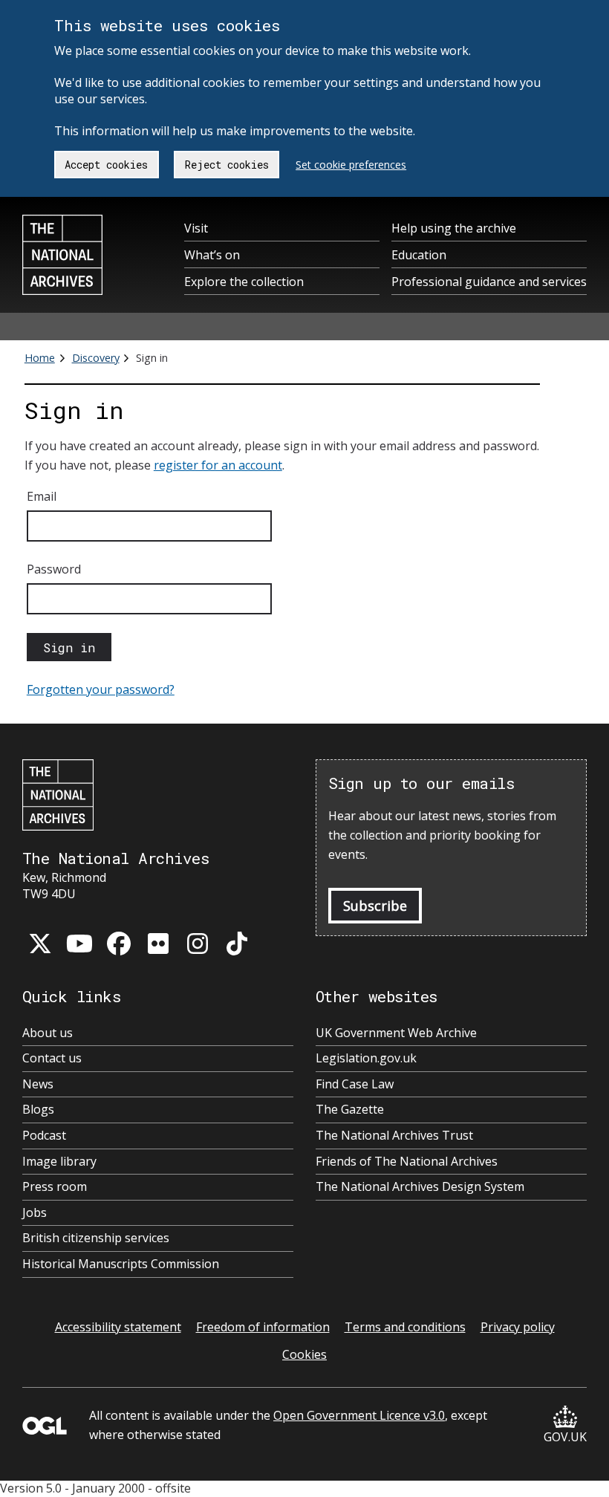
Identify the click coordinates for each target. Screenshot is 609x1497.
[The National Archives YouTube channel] (79, 943)
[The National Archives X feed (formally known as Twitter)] (40, 943)
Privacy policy (518, 1327)
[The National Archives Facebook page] (119, 943)
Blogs (38, 1109)
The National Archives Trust (394, 1135)
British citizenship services (95, 1238)
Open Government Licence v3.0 (359, 1415)
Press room (54, 1187)
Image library (59, 1161)
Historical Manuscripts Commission (120, 1264)
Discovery (96, 358)
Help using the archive (453, 228)
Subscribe (375, 906)
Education (418, 255)
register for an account (218, 465)
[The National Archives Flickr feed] (158, 943)
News (37, 1084)
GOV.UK (565, 1437)
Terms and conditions (405, 1327)
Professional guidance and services (489, 281)
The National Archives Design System (420, 1187)
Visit (196, 228)
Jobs (34, 1213)
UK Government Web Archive (396, 1033)
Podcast (44, 1135)
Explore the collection (244, 281)
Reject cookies (227, 165)
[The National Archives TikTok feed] (237, 943)
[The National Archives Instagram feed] (197, 943)
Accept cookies (106, 165)
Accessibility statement (118, 1327)
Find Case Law (355, 1084)
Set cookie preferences (351, 165)
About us (47, 1033)
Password (54, 569)
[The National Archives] (62, 255)
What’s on (212, 255)
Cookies (304, 1354)
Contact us (52, 1058)
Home (40, 358)
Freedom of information (263, 1327)
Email (41, 496)
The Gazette (350, 1109)
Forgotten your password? (101, 689)
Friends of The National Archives (407, 1161)
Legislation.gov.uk (366, 1058)
